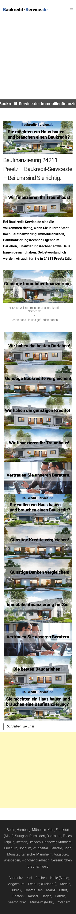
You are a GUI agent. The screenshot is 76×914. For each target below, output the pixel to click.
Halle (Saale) (59, 878)
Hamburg (24, 830)
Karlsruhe (28, 854)
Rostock (18, 896)
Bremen (21, 842)
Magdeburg (15, 884)
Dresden (35, 842)
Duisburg (10, 848)
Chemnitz (16, 878)
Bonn (67, 848)
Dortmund (54, 836)
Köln (51, 830)
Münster (13, 854)
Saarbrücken (17, 902)
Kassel (33, 896)
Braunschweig (38, 866)
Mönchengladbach (35, 860)
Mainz (51, 890)
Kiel (29, 878)
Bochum (25, 848)
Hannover (49, 842)
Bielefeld (55, 848)
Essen (67, 836)
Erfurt (63, 890)
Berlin (11, 830)
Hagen (46, 896)
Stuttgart (21, 836)
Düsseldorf (37, 836)
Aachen (41, 878)
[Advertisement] (38, 59)
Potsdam (63, 902)
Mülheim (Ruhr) (41, 902)
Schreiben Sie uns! (20, 726)
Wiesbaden (12, 860)
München (39, 830)
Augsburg (61, 854)
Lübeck (16, 890)
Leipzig (9, 842)
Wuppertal (40, 848)
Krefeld (65, 884)
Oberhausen (34, 890)
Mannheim (44, 854)
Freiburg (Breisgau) (42, 884)
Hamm (60, 896)
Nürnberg (65, 842)
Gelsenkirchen (61, 860)
